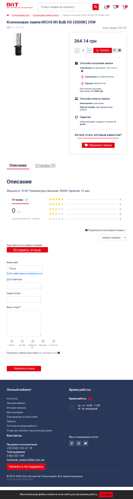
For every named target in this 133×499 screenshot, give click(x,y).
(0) (8, 27)
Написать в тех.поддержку (26, 466)
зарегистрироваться (31, 273)
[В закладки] (114, 50)
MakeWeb (27, 479)
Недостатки (13, 293)
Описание (18, 165)
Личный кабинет (16, 403)
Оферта (11, 421)
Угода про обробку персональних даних (29, 430)
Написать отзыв (24, 368)
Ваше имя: (13, 262)
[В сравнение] (119, 50)
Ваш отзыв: (14, 307)
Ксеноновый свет (21, 15)
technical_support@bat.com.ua (25, 459)
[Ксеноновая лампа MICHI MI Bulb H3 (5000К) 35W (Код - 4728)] (18, 44)
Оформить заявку (100, 145)
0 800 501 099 (15, 455)
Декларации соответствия (22, 416)
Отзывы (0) (45, 165)
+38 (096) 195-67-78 (19, 448)
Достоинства (14, 279)
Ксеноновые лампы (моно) (46, 15)
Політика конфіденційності (22, 425)
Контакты (12, 398)
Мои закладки (15, 412)
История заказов (16, 407)
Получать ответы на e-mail (32, 352)
